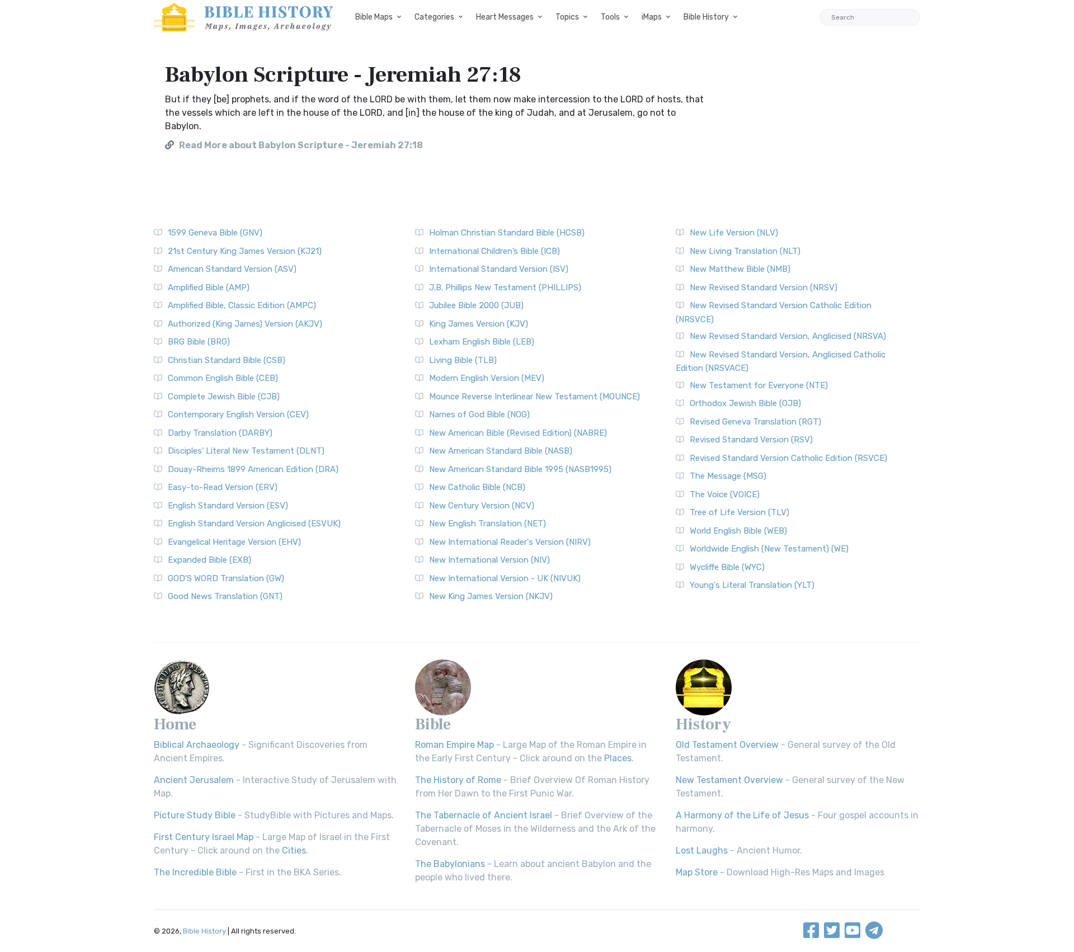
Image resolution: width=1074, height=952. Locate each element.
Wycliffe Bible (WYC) (727, 567)
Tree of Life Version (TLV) (739, 512)
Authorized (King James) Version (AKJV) (245, 324)
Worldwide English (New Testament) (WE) (769, 549)
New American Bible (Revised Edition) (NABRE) (518, 433)
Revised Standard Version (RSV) (751, 440)
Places (618, 758)
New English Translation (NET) (487, 524)
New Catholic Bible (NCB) (477, 487)
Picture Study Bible (194, 815)
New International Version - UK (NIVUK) (505, 578)
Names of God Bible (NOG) (479, 414)
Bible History (706, 17)
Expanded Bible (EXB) (209, 560)
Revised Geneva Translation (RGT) (755, 422)
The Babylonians (450, 864)
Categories (434, 17)
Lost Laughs (702, 850)
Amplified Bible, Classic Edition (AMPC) (242, 305)
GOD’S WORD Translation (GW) (226, 578)
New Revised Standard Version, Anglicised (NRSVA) (788, 336)
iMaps (652, 17)
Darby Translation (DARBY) (220, 433)
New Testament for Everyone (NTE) (759, 385)
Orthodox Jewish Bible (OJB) (745, 403)
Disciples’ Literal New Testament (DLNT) (246, 451)
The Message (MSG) (728, 476)
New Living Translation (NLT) (745, 251)
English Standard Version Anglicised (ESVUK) (254, 524)
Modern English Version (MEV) (486, 378)
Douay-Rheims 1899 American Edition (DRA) (253, 469)
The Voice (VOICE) (725, 494)
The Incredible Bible (195, 872)
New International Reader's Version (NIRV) (510, 542)
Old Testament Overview (727, 744)
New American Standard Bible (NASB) (500, 451)
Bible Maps (374, 17)
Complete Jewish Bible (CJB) (224, 397)
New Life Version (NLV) (734, 233)
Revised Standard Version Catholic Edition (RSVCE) (788, 458)
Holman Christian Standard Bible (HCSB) (507, 233)
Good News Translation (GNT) (225, 596)
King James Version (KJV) (478, 324)
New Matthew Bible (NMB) (740, 269)
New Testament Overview (729, 780)
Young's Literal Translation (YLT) (752, 585)
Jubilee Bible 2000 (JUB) (476, 305)
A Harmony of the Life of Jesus (742, 815)
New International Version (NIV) (489, 560)
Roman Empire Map (454, 744)
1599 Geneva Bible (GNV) (215, 233)
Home (175, 724)
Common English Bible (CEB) (223, 378)
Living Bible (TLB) (463, 360)
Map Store (697, 872)
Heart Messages (505, 17)
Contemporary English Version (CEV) (238, 414)
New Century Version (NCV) (481, 506)
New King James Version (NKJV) (491, 596)
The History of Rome (458, 780)
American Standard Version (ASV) (232, 269)
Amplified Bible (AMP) (208, 287)
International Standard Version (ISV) (498, 269)
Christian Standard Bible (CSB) (226, 360)
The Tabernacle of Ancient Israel (483, 815)
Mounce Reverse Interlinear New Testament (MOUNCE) (534, 397)
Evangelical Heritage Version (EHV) (234, 542)
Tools (610, 17)
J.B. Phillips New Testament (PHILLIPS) (505, 287)
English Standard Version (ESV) (228, 506)
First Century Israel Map (203, 837)
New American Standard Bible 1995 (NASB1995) (520, 469)
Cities (294, 850)
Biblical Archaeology (196, 744)
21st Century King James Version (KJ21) (245, 251)
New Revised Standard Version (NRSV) (763, 287)
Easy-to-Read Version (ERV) (222, 487)
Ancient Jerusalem (194, 780)
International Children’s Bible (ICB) (494, 251)
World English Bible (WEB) (738, 531)
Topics (567, 17)
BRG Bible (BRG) (199, 342)
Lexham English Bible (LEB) (481, 342)
